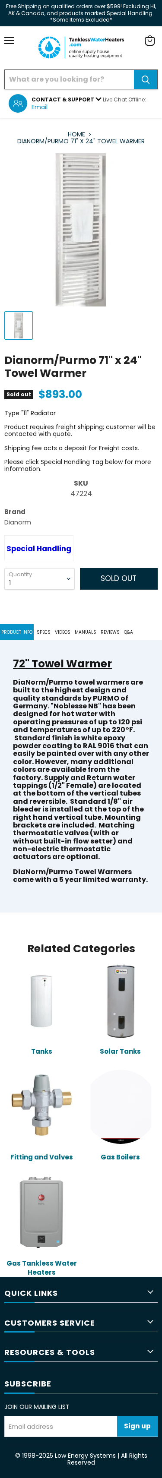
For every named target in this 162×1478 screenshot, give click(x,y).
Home (76, 134)
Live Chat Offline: (124, 99)
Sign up (137, 1426)
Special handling (38, 548)
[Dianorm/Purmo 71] (18, 325)
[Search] (145, 79)
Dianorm (17, 522)
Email (40, 107)
